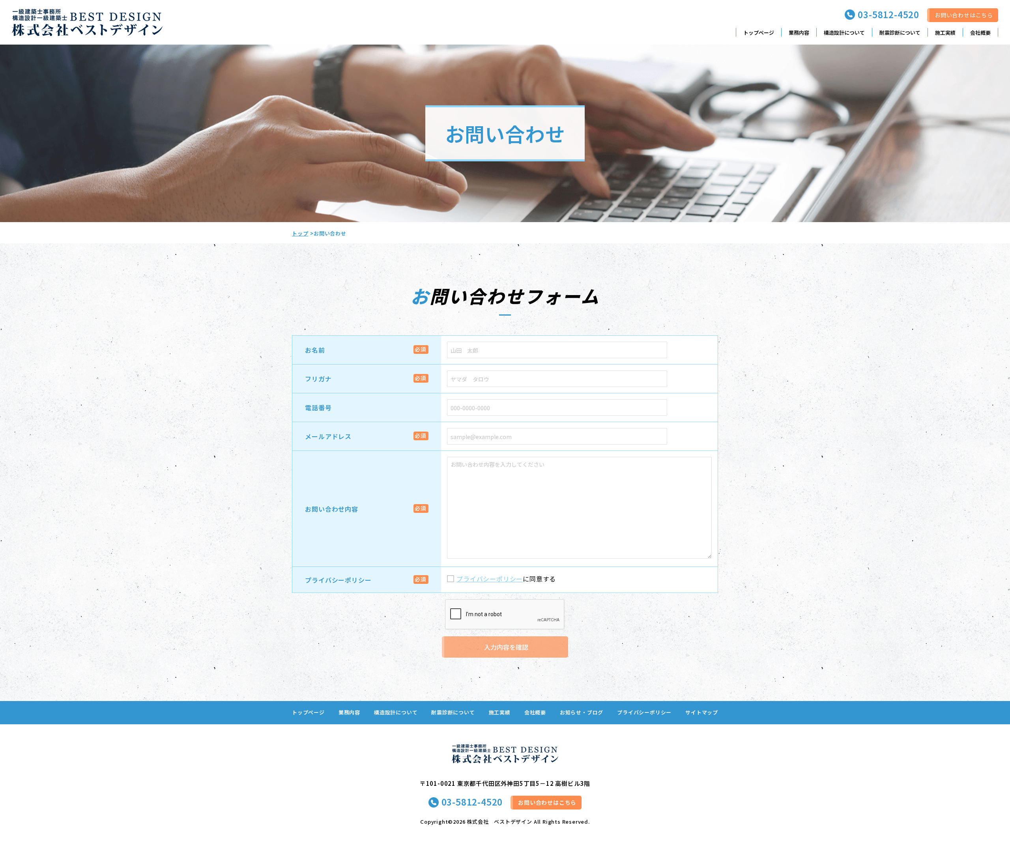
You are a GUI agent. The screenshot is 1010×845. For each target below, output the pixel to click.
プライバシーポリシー (338, 580)
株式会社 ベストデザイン (500, 821)
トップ (300, 233)
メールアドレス (328, 436)
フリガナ (318, 378)
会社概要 (980, 32)
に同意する (506, 578)
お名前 (315, 350)
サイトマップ (701, 712)
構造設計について (844, 32)
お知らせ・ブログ (581, 712)
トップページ (758, 32)
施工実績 (945, 32)
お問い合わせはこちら (964, 15)
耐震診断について (899, 32)
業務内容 (799, 32)
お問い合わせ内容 (331, 509)
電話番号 (318, 407)
